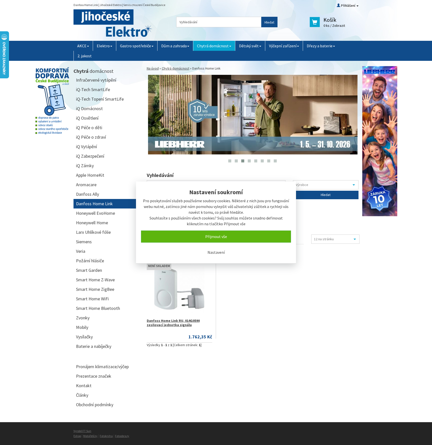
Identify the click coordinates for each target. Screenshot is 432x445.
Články (82, 395)
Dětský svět (249, 45)
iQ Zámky (85, 165)
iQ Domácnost (89, 108)
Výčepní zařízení (282, 45)
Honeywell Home (92, 223)
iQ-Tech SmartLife (93, 89)
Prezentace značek (93, 376)
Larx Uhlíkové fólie (93, 232)
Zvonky (83, 318)
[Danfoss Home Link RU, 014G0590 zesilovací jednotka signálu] (179, 288)
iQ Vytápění (86, 146)
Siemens (84, 242)
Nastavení (216, 252)
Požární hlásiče (90, 261)
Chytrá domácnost (213, 45)
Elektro (103, 45)
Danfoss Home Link (94, 203)
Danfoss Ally (87, 194)
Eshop (77, 436)
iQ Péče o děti (89, 127)
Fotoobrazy (122, 436)
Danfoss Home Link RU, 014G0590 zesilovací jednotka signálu (173, 322)
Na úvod (153, 68)
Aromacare (86, 184)
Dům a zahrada (174, 45)
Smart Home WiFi (92, 299)
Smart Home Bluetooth (98, 308)
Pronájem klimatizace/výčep (102, 366)
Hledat (269, 22)
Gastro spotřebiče (135, 45)
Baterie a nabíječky (93, 346)
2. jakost (85, 55)
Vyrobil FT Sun (82, 431)
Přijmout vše (216, 236)
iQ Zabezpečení (90, 156)
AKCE (81, 45)
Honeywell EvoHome (95, 213)
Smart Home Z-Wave (95, 280)
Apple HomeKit (90, 175)
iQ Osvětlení (87, 118)
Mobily (82, 327)
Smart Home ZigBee (95, 289)
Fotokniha (106, 436)
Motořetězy (90, 436)
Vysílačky (84, 337)
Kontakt (84, 385)
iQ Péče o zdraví (91, 137)
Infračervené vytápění (96, 80)
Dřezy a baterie (319, 45)
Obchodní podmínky (94, 404)
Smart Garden (89, 270)
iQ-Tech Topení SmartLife (100, 99)
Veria (80, 251)
